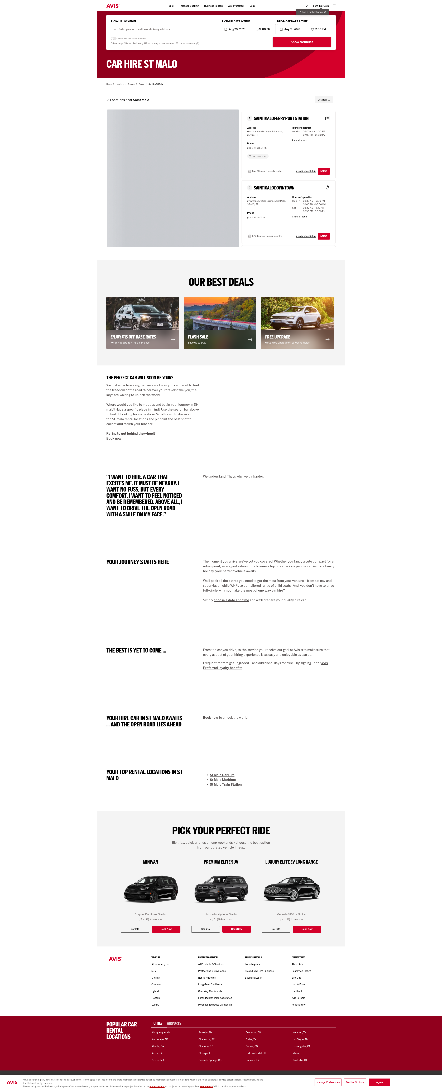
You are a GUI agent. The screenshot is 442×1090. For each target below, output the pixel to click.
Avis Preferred (236, 5)
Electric (155, 997)
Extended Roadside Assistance (215, 997)
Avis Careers (298, 997)
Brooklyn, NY (206, 1032)
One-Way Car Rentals (210, 991)
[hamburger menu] (334, 5)
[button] (143, 323)
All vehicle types (160, 964)
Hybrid (154, 991)
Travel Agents (252, 964)
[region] (221, 1082)
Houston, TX (299, 1032)
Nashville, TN (300, 1060)
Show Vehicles (302, 42)
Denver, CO (252, 1046)
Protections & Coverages (212, 971)
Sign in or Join (321, 6)
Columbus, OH (253, 1032)
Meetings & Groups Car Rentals (215, 1004)
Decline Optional (355, 1082)
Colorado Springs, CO (210, 1060)
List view (322, 99)
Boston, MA (157, 1060)
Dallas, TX (251, 1039)
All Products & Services (211, 964)
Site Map (296, 977)
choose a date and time (231, 600)
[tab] (159, 1023)
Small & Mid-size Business (259, 971)
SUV (153, 971)
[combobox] (168, 29)
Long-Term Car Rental (210, 984)
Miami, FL (298, 1053)
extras (233, 581)
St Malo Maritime (223, 780)
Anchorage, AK (159, 1039)
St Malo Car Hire (222, 775)
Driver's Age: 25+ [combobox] (119, 43)
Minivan (155, 977)
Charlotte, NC (206, 1046)
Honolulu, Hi (252, 1060)
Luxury (155, 1004)
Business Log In (253, 977)
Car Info (135, 929)
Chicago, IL (205, 1053)
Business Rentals (213, 5)
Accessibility (298, 1004)
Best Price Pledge (301, 971)
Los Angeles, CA (301, 1046)
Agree (379, 1082)
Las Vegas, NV (300, 1039)
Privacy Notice (157, 1086)
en (307, 6)
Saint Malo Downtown (274, 188)
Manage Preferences (328, 1082)
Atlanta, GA (157, 1046)
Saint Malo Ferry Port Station (281, 118)
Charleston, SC (207, 1039)
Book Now (166, 929)
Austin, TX (156, 1053)
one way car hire (270, 590)
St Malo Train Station (226, 784)
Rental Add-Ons (207, 977)
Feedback (297, 991)
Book (171, 5)
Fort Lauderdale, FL (256, 1053)
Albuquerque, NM (160, 1032)
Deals (253, 5)
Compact (156, 984)
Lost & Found (299, 984)
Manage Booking (190, 5)
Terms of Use (206, 1086)
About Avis (297, 964)
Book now (113, 438)
